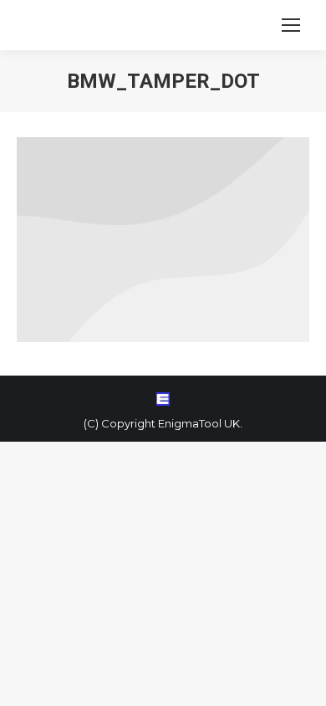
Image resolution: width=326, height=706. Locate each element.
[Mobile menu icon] (291, 25)
